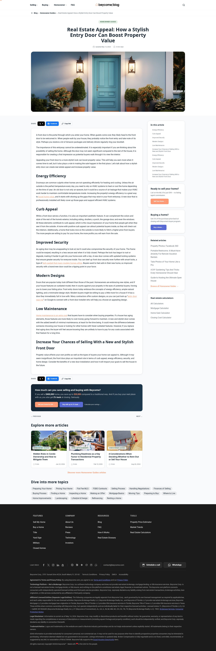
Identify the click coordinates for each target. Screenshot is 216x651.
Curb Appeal (156, 134)
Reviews (69, 527)
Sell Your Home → (160, 201)
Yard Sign (37, 538)
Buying (45, 5)
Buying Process (39, 493)
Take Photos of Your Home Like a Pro (165, 263)
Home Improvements (42, 498)
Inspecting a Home (77, 493)
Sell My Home (39, 522)
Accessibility (123, 574)
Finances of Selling (162, 488)
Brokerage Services (167, 609)
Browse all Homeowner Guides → (164, 286)
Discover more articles (87, 472)
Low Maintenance (158, 145)
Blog (36, 13)
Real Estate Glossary (107, 538)
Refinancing (97, 498)
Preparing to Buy (151, 493)
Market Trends (136, 527)
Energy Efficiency (158, 130)
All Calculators (157, 303)
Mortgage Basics (116, 493)
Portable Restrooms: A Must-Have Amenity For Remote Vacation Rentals (165, 254)
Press (67, 532)
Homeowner (59, 5)
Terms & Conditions (89, 574)
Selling (33, 5)
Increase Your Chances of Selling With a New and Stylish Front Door (165, 150)
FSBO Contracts (100, 488)
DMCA (114, 574)
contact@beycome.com (113, 565)
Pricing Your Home (64, 488)
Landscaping (61, 498)
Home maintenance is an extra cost (51, 315)
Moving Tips (134, 493)
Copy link (67, 124)
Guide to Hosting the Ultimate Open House (166, 279)
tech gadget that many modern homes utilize (62, 263)
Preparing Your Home (42, 488)
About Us (69, 522)
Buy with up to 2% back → (71, 404)
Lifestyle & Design (80, 498)
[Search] (184, 5)
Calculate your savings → (92, 404)
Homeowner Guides (48, 13)
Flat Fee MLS (82, 488)
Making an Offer (97, 493)
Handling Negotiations (139, 488)
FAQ (73, 5)
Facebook (53, 124)
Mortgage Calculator (160, 308)
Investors (69, 543)
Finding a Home (58, 493)
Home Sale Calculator (160, 313)
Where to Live (169, 493)
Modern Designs (157, 141)
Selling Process (118, 488)
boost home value (46, 197)
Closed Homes (39, 548)
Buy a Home (38, 527)
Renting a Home (114, 498)
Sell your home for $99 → (46, 404)
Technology (70, 538)
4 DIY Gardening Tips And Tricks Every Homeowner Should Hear (165, 271)
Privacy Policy (104, 574)
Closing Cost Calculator (161, 317)
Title (35, 532)
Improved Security (158, 138)
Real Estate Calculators (140, 532)
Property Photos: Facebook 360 (164, 246)
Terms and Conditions (102, 580)
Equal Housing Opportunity (103, 640)
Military (36, 543)
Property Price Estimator (141, 522)
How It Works (103, 532)
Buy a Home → (159, 227)
